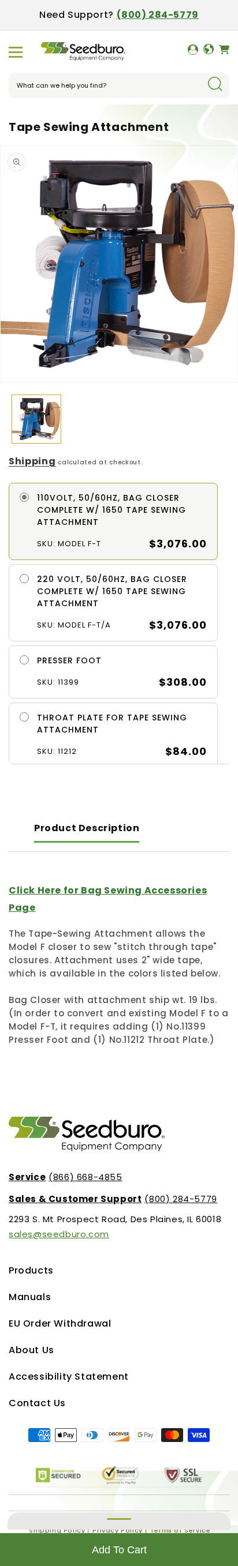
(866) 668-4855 (65, 1177)
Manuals (30, 1297)
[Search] (215, 84)
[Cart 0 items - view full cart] (224, 52)
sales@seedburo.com (59, 1234)
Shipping (32, 461)
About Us (31, 1350)
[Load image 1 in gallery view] (36, 419)
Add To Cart (119, 1550)
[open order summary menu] (119, 1521)
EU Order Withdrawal (60, 1323)
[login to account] (193, 52)
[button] (16, 52)
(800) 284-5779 (158, 14)
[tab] (86, 829)
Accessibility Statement (69, 1376)
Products (31, 1270)
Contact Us (37, 1403)
